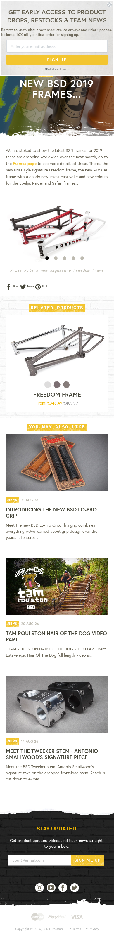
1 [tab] (47, 258)
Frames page (25, 163)
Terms (76, 929)
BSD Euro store (53, 929)
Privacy (94, 929)
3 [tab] (64, 258)
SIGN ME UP (88, 860)
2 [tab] (56, 258)
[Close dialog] (109, 4)
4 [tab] (73, 258)
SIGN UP (57, 60)
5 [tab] (82, 258)
